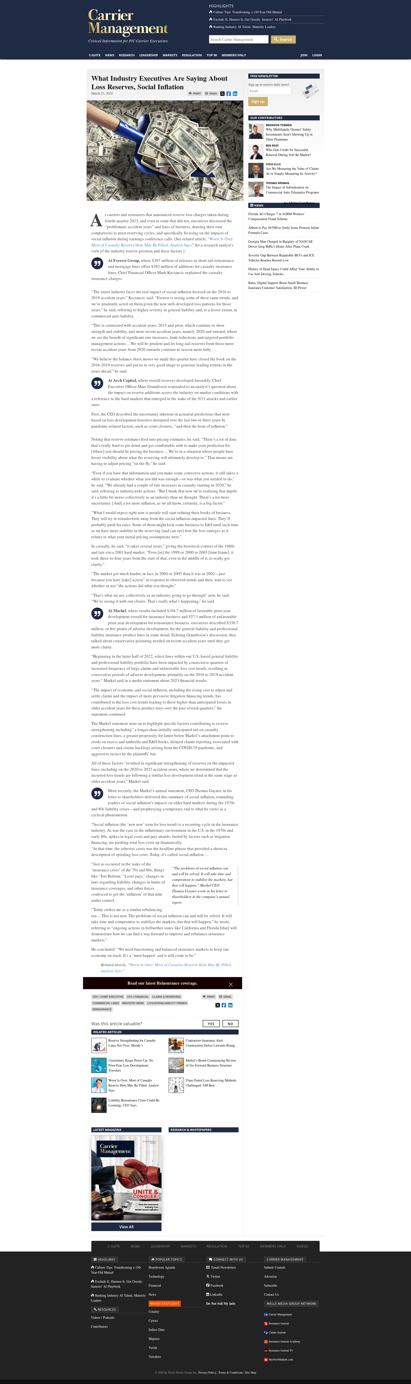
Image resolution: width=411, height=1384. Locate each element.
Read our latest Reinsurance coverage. (162, 983)
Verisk (153, 1347)
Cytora (153, 1320)
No (230, 1023)
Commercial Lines (106, 1003)
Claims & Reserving (166, 996)
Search (285, 39)
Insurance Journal (279, 1323)
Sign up (258, 101)
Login (317, 55)
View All (126, 1226)
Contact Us (271, 1294)
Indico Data (156, 1329)
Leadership (148, 55)
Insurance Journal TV (281, 1350)
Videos (302, 1246)
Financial (155, 1285)
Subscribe (270, 1285)
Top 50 (212, 55)
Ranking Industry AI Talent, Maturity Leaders (244, 26)
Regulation (192, 55)
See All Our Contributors (299, 203)
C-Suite (94, 55)
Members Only (234, 55)
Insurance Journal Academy (284, 1341)
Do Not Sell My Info (220, 1303)
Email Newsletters (223, 1267)
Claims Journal (277, 1332)
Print (196, 93)
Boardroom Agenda (162, 1267)
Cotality (154, 1311)
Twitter (215, 1276)
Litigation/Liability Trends (167, 1003)
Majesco (154, 1338)
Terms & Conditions (230, 1372)
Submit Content (274, 1267)
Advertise (270, 1276)
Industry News (133, 1003)
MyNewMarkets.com (281, 1359)
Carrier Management (280, 1314)
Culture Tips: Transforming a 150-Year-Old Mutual (247, 12)
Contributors (99, 1326)
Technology (156, 1276)
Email (213, 93)
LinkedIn (215, 1294)
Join (304, 55)
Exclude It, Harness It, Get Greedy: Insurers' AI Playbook (252, 19)
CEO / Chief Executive (108, 996)
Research (127, 55)
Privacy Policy (207, 1372)
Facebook (216, 1285)
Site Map (250, 1372)
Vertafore (155, 1356)
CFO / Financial (138, 996)
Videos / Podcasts (102, 1317)
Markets (170, 55)
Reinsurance (102, 1009)
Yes (211, 1023)
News (109, 55)
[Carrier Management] (144, 23)
